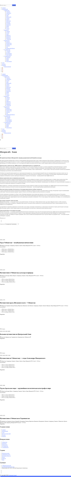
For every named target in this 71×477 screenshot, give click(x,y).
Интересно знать (5, 453)
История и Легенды (6, 455)
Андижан (8, 23)
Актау (7, 33)
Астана (7, 32)
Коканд (7, 19)
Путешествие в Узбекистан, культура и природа (16, 273)
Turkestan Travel (12, 475)
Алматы (8, 31)
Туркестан (8, 39)
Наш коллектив (7, 66)
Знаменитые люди (6, 454)
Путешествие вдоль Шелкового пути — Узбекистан (17, 303)
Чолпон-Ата (9, 44)
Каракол (8, 45)
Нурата (14, 275)
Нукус (7, 27)
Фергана (8, 22)
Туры (3, 62)
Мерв (7, 60)
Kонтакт (4, 65)
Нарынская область (10, 48)
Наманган (8, 24)
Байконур (8, 35)
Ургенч (7, 18)
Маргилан (8, 20)
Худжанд (8, 52)
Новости (4, 458)
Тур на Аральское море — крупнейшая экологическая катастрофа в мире (25, 388)
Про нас (4, 64)
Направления (5, 9)
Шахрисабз (8, 16)
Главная (4, 7)
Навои (7, 26)
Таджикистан (7, 49)
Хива (7, 15)
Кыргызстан (7, 40)
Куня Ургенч (9, 61)
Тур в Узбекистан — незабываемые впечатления (16, 242)
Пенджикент (9, 54)
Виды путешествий (6, 433)
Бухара (7, 14)
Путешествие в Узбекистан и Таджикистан (15, 418)
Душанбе (8, 50)
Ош (7, 47)
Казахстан (6, 30)
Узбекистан (6, 10)
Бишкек (8, 41)
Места (3, 457)
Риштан (31, 305)
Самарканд (8, 13)
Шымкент (8, 37)
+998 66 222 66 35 (6, 465)
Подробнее (2, 254)
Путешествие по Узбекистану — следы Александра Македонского (22, 358)
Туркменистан (7, 56)
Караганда (8, 36)
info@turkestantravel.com (8, 466)
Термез (7, 28)
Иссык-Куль (8, 43)
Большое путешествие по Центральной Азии (15, 334)
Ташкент (8, 11)
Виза (3, 459)
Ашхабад (8, 57)
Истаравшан (9, 53)
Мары (7, 58)
